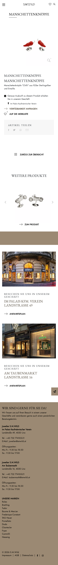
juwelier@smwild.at (17, 441)
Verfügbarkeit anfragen (23, 108)
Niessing (6, 537)
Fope (4, 530)
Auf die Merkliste (18, 114)
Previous (5, 202)
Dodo (4, 524)
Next (53, 202)
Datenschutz (27, 555)
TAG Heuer (7, 517)
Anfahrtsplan (17, 313)
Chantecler (7, 527)
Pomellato (6, 521)
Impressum (6, 555)
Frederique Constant (11, 514)
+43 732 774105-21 (15, 474)
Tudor (4, 508)
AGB (17, 555)
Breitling (5, 504)
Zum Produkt (32, 224)
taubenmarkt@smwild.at (19, 477)
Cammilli (6, 533)
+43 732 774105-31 (15, 438)
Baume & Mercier (10, 511)
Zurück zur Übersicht (32, 154)
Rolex (4, 501)
